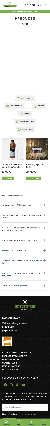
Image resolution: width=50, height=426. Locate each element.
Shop (18, 424)
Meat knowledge (11, 366)
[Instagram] (11, 385)
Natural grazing (11, 360)
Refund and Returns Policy (16, 353)
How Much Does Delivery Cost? (15, 250)
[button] (25, 207)
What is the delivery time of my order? (19, 240)
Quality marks (9, 363)
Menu (44, 424)
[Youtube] (23, 385)
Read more (8, 178)
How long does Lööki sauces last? (17, 205)
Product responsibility (14, 356)
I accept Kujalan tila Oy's (22, 414)
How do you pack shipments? (15, 286)
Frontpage (6, 424)
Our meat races (10, 370)
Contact (31, 424)
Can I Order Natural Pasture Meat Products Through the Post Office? (21, 229)
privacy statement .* (33, 414)
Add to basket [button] (33, 178)
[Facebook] (5, 385)
